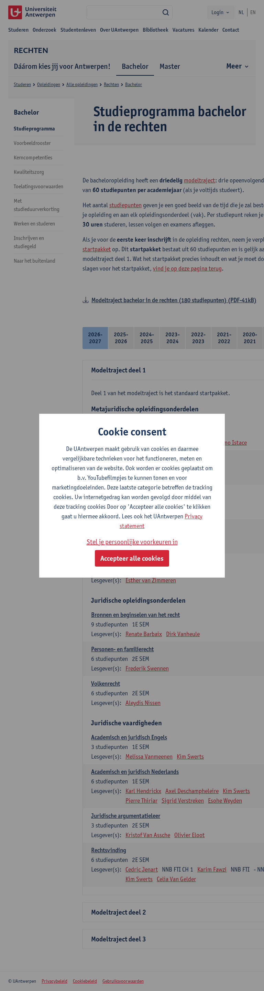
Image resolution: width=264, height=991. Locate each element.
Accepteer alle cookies (132, 558)
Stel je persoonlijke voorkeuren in (132, 542)
